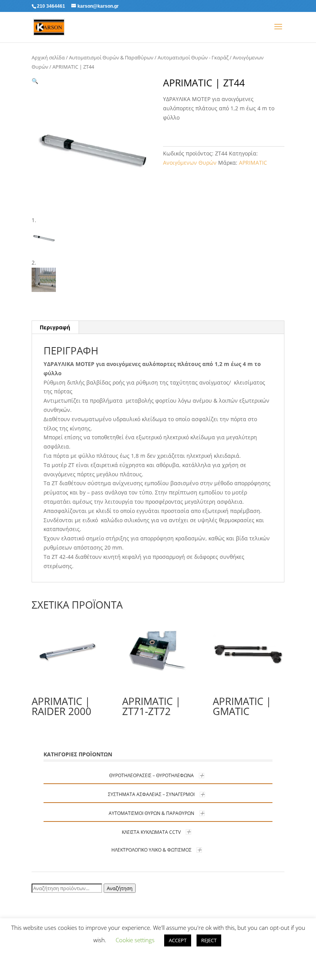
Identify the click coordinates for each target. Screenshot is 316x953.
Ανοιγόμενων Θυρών (190, 162)
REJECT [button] (209, 940)
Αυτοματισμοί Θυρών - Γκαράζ (193, 57)
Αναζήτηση (120, 888)
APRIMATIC (253, 162)
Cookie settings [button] (135, 940)
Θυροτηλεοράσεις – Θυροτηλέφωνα (151, 775)
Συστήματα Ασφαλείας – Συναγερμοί (151, 794)
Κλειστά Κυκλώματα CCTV (151, 832)
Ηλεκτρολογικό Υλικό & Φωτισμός (151, 850)
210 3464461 (51, 6)
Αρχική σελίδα (48, 57)
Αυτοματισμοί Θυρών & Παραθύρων (111, 57)
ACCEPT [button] (178, 940)
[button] (35, 80)
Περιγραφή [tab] (55, 327)
